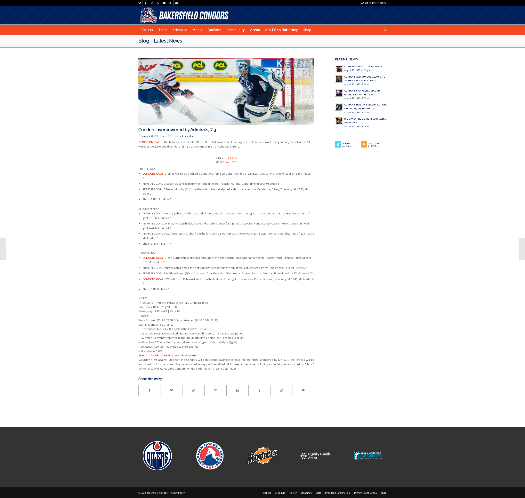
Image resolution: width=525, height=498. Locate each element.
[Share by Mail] (303, 390)
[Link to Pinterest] (158, 3)
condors (189, 136)
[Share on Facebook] (150, 390)
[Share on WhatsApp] (193, 390)
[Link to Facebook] (146, 3)
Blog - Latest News (160, 41)
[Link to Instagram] (152, 3)
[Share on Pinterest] (215, 390)
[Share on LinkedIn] (237, 390)
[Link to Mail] (176, 3)
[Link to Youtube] (164, 3)
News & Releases (170, 136)
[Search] (384, 30)
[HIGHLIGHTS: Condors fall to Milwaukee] (3, 249)
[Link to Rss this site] (170, 3)
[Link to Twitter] (140, 3)
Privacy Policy (177, 492)
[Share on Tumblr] (259, 390)
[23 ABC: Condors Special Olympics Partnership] (522, 249)
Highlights (231, 157)
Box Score (231, 162)
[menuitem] (147, 30)
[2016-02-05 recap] (226, 91)
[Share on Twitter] (172, 390)
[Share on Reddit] (281, 390)
